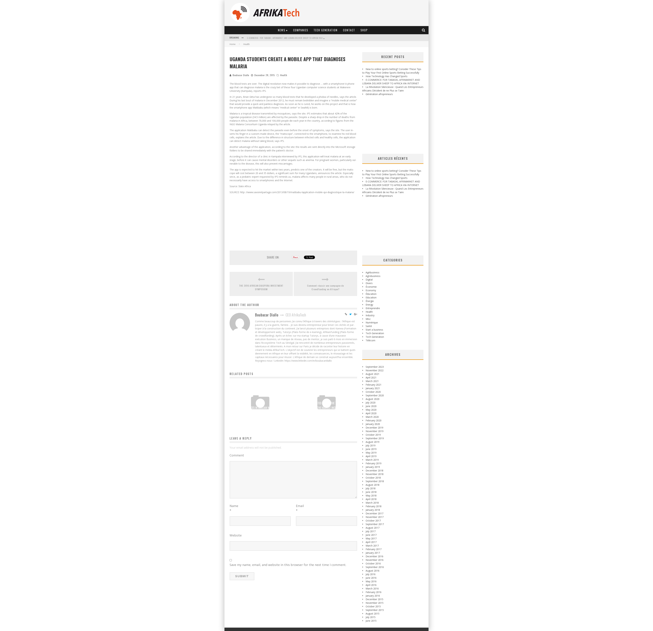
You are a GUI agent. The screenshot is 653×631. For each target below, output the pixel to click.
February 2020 (373, 420)
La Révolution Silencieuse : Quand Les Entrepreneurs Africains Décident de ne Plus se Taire (292, 38)
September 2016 (375, 567)
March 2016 (372, 588)
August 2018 (372, 484)
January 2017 (373, 552)
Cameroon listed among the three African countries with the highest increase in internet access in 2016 (326, 407)
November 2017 (374, 517)
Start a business (374, 329)
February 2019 (373, 463)
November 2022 (374, 370)
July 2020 (370, 402)
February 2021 (373, 384)
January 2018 (373, 509)
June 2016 (371, 577)
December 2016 (374, 556)
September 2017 (375, 524)
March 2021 (372, 381)
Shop (364, 30)
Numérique (372, 322)
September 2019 (375, 438)
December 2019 (374, 427)
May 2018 (371, 495)
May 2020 (371, 409)
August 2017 (372, 527)
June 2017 (371, 534)
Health (283, 75)
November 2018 (374, 474)
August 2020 (372, 399)
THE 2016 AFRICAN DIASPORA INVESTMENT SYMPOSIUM (261, 287)
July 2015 (370, 617)
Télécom (370, 340)
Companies (300, 30)
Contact (349, 30)
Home (233, 44)
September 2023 (375, 366)
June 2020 (371, 406)
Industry (370, 315)
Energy (369, 304)
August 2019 (372, 441)
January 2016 (373, 595)
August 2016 (372, 570)
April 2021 (371, 377)
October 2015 (373, 606)
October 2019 (373, 434)
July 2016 (370, 574)
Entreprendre (373, 308)
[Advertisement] (293, 220)
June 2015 (371, 620)
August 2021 (372, 374)
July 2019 (370, 445)
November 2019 (374, 431)
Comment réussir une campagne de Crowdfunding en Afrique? (325, 287)
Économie (371, 286)
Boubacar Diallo (241, 75)
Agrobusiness (373, 276)
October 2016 (373, 563)
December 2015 (374, 599)
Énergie (370, 301)
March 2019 (372, 459)
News (281, 30)
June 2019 (371, 449)
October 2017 (373, 520)
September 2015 (375, 610)
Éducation (371, 293)
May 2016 (371, 581)
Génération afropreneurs (379, 94)
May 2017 (371, 538)
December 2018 (374, 470)
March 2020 (372, 416)
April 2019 (371, 456)
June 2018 (371, 492)
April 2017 (371, 542)
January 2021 (373, 388)
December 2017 (374, 513)
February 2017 (373, 549)
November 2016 (374, 560)
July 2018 (370, 488)
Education (371, 297)
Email (300, 508)
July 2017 (370, 531)
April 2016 (371, 585)
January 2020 (373, 424)
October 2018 (373, 477)
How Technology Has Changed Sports (386, 76)
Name (234, 508)
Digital (369, 279)
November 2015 (374, 602)
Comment (237, 455)
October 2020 (373, 391)
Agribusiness (372, 272)
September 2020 (375, 395)
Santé (369, 326)
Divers (369, 283)
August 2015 (372, 613)
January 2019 (373, 467)
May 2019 (371, 452)
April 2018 (371, 499)
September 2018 (375, 481)
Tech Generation (326, 30)
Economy (371, 290)
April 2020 (371, 413)
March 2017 (372, 545)
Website (236, 535)
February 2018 (373, 506)
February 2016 (373, 592)
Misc (368, 319)
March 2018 (372, 502)
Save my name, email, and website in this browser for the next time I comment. (288, 565)
